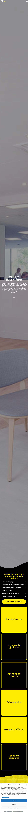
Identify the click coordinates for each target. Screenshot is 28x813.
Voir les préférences (14, 808)
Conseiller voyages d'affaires (11, 587)
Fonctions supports (8, 596)
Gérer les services (5, 797)
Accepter (14, 800)
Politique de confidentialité (18, 811)
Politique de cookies (8, 811)
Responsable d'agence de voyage (13, 584)
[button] (26, 785)
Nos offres (13, 625)
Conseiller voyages (8, 582)
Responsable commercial (10, 593)
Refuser (14, 804)
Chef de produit (7, 590)
